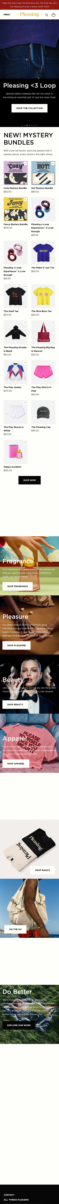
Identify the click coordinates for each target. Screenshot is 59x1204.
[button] (22, 125)
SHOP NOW (29, 480)
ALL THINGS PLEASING (16, 1200)
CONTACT (9, 1195)
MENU (5, 14)
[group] (29, 73)
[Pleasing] (29, 14)
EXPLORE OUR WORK (19, 1025)
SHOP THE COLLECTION (29, 108)
